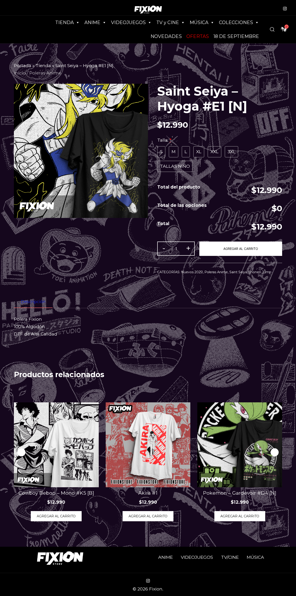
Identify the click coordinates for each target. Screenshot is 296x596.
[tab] (33, 302)
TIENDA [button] (64, 22)
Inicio (20, 73)
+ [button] (188, 248)
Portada (22, 65)
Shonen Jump (260, 272)
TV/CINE (230, 557)
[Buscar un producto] (272, 29)
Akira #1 (147, 493)
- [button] (163, 248)
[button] (275, 452)
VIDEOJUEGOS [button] (128, 22)
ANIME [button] (92, 22)
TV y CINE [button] (167, 22)
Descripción (33, 301)
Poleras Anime (45, 73)
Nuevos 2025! (192, 272)
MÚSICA (199, 22)
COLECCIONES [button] (236, 22)
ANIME (165, 557)
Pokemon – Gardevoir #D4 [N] (239, 493)
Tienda (43, 65)
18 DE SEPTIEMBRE (236, 36)
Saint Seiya (238, 272)
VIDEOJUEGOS (197, 557)
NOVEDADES (166, 36)
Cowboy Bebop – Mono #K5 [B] (56, 493)
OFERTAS (197, 36)
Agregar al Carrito (240, 249)
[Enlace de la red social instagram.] (285, 8)
